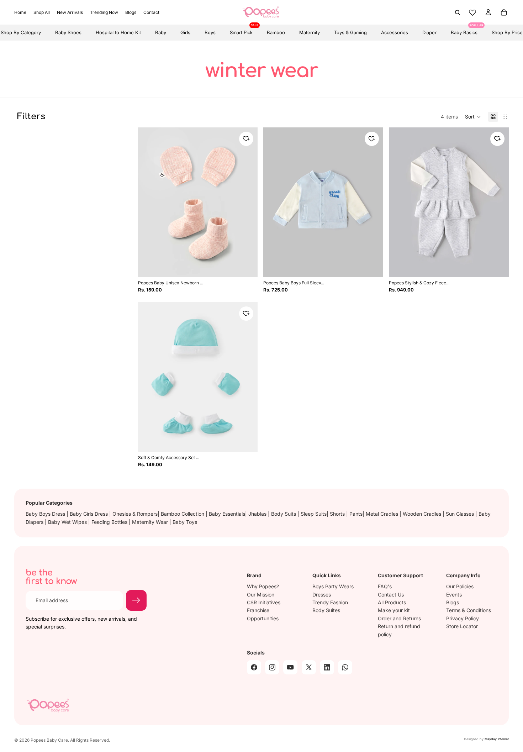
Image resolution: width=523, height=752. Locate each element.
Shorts (338, 514)
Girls (185, 32)
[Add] (247, 440)
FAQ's (385, 586)
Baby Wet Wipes (68, 522)
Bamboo (276, 32)
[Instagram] (272, 667)
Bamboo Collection (183, 514)
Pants (356, 514)
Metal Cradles (383, 514)
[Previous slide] (148, 202)
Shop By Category (21, 32)
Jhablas (258, 514)
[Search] (457, 12)
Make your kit (394, 610)
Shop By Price (507, 32)
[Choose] (247, 266)
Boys (210, 32)
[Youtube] (290, 667)
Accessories (394, 32)
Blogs (452, 602)
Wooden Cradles (423, 514)
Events (454, 594)
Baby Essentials (227, 514)
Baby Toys (185, 522)
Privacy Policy (462, 618)
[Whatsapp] (345, 667)
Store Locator (462, 626)
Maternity (309, 32)
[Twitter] (309, 667)
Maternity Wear (150, 522)
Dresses (321, 594)
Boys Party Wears (333, 586)
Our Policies (460, 586)
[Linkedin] (327, 667)
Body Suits (284, 514)
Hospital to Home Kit (118, 32)
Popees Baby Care (49, 740)
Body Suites (326, 610)
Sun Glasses (460, 514)
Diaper (429, 32)
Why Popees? (263, 586)
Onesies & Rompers (135, 514)
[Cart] (504, 12)
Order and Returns (399, 618)
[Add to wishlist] (246, 139)
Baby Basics (464, 30)
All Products (392, 602)
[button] (473, 117)
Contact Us (391, 594)
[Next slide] (247, 202)
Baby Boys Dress (46, 514)
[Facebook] (254, 667)
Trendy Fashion (330, 602)
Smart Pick (241, 30)
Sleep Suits (314, 514)
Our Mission (260, 594)
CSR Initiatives (263, 602)
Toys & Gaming (350, 32)
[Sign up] (136, 600)
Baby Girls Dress (89, 514)
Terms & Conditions (468, 610)
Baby (160, 32)
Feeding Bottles (110, 522)
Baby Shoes (68, 32)
